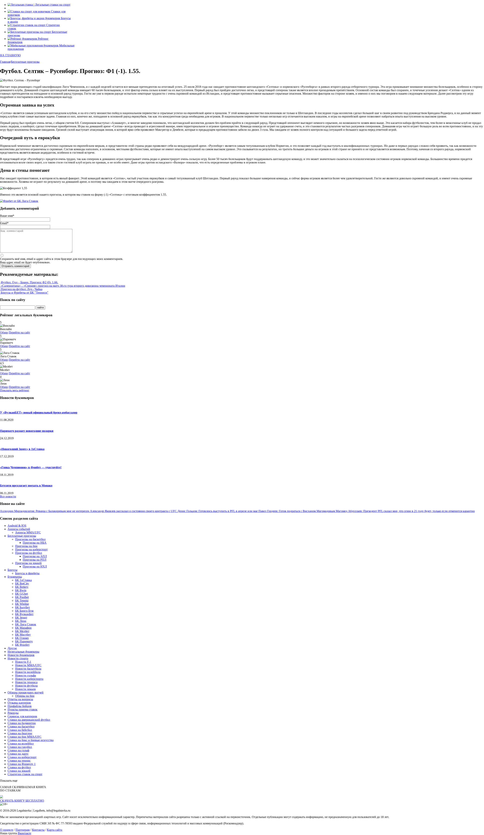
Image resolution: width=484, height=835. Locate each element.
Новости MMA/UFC (28, 665)
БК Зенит (21, 617)
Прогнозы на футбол (28, 552)
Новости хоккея (25, 689)
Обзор (4, 332)
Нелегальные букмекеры (23, 651)
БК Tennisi (21, 600)
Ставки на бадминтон (22, 723)
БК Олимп (22, 638)
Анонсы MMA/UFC (28, 532)
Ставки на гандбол (20, 747)
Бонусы (12, 569)
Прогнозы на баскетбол (30, 539)
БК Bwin (20, 590)
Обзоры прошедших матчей (25, 692)
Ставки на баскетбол (21, 726)
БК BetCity (22, 583)
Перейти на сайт (19, 332)
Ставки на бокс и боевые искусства (31, 740)
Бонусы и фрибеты (27, 573)
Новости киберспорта (29, 678)
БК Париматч (24, 641)
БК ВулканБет (24, 614)
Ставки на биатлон (20, 733)
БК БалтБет (22, 607)
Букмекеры (15, 576)
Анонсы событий (19, 529)
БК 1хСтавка (23, 580)
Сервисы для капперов (22, 716)
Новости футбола (26, 685)
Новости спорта (18, 658)
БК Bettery (21, 587)
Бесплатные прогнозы (22, 535)
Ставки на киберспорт (22, 757)
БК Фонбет (22, 644)
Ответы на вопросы (20, 699)
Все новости (8, 496)
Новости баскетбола (28, 668)
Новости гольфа (25, 675)
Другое (12, 648)
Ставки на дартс (18, 753)
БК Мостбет (23, 634)
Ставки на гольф (18, 750)
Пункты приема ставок (22, 709)
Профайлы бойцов (20, 706)
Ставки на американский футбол (29, 719)
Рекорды (13, 712)
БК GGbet (21, 593)
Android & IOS (17, 525)
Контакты (38, 829)
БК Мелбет (22, 631)
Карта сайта (54, 829)
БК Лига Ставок (25, 624)
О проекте (6, 829)
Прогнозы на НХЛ (35, 566)
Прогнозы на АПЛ (35, 556)
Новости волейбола (27, 672)
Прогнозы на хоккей (28, 563)
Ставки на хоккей (19, 770)
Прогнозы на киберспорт (31, 549)
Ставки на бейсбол (20, 730)
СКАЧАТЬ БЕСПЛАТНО (22, 800)
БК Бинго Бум (24, 610)
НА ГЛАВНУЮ (10, 55)
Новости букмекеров (21, 655)
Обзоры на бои (24, 695)
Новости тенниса (26, 682)
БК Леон (20, 621)
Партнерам (23, 829)
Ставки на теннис (19, 760)
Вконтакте (24, 833)
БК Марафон (23, 627)
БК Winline (22, 604)
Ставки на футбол (19, 767)
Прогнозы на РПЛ (34, 559)
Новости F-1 (23, 661)
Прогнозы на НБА (35, 542)
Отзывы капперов (19, 702)
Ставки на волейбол (21, 743)
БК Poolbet (22, 597)
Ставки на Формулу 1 (22, 764)
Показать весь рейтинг (14, 390)
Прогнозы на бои (26, 546)
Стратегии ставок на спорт (25, 774)
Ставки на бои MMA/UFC (24, 736)
